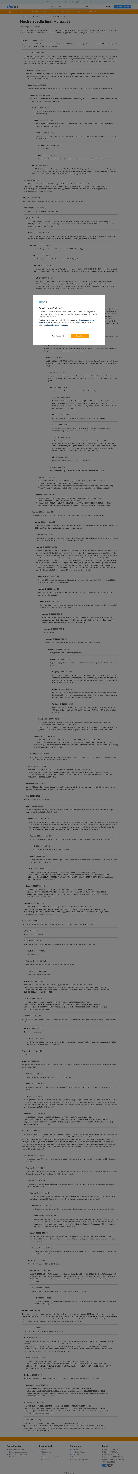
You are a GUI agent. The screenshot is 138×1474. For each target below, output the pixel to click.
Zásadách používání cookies (57, 325)
